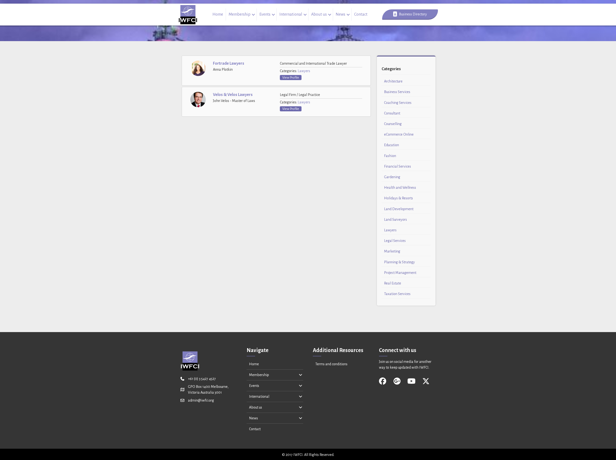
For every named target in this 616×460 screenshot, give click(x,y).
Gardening (392, 177)
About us (319, 14)
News (340, 14)
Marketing (392, 251)
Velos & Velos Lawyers (233, 95)
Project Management (400, 273)
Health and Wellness (400, 187)
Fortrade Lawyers (228, 63)
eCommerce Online (399, 134)
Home (217, 14)
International (290, 14)
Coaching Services (397, 103)
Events (264, 14)
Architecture (393, 81)
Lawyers (304, 71)
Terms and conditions (331, 364)
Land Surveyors (395, 219)
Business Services (397, 92)
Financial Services (397, 166)
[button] (253, 14)
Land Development (398, 209)
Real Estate (392, 283)
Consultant (392, 113)
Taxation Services (397, 294)
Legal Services (395, 241)
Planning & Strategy (399, 262)
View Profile (290, 77)
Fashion (390, 156)
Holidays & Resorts (398, 198)
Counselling (393, 124)
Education (391, 145)
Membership (239, 14)
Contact (360, 14)
